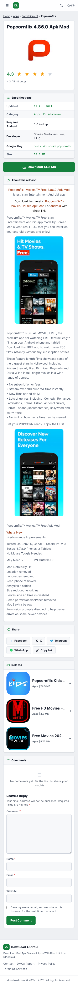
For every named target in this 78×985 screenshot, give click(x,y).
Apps (16, 16)
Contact (8, 963)
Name (11, 858)
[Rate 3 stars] (34, 74)
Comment (13, 811)
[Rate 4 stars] (42, 74)
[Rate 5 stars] (50, 74)
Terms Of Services (15, 968)
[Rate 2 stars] (27, 74)
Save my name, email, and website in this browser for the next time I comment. (36, 909)
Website (11, 891)
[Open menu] (7, 5)
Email (10, 875)
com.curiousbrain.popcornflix (53, 146)
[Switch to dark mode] (71, 5)
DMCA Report (26, 963)
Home (6, 16)
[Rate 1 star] (19, 74)
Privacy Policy (46, 963)
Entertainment (30, 16)
